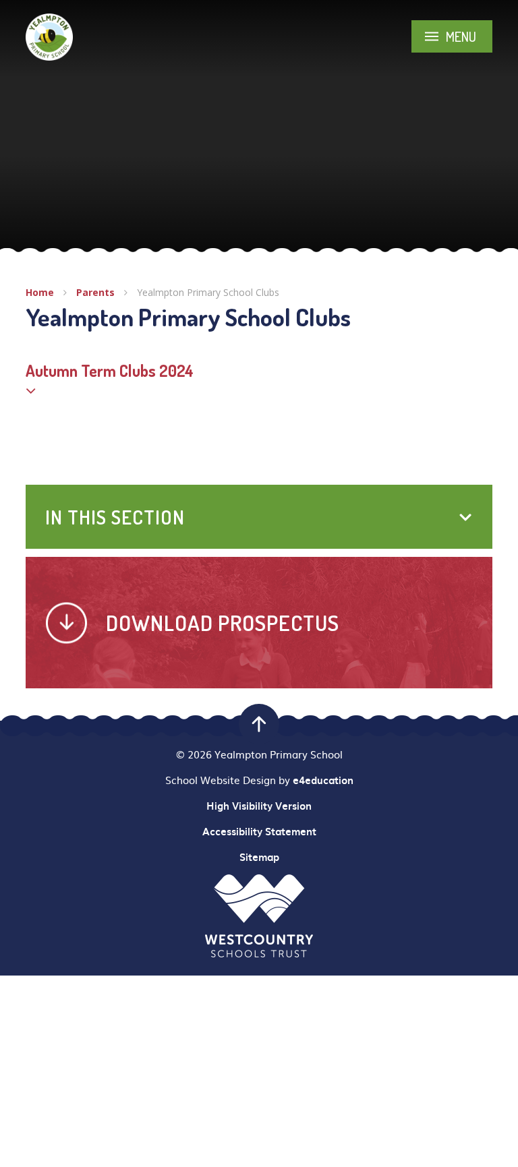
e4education (323, 780)
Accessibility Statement (259, 831)
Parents (95, 292)
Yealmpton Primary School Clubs (208, 292)
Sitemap (259, 856)
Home (40, 292)
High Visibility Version (259, 805)
